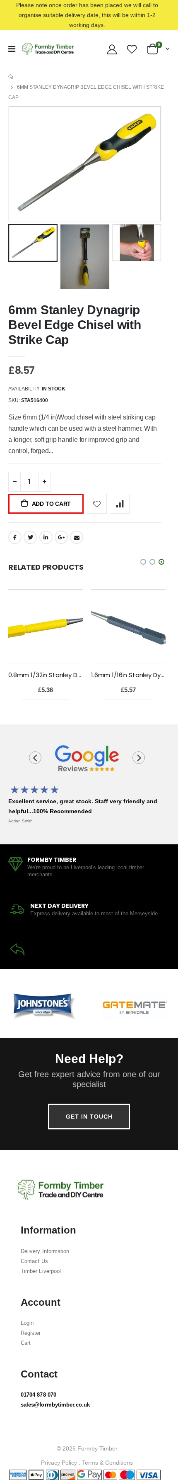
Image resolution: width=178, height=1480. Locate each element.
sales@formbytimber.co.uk (55, 1405)
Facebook (15, 537)
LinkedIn (46, 537)
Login (27, 1323)
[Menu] (11, 49)
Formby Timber (97, 1448)
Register (31, 1333)
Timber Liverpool (41, 1271)
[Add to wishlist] (97, 504)
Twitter (30, 537)
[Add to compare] (120, 504)
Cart (26, 1343)
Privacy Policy (59, 1462)
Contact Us (34, 1261)
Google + (61, 537)
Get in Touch (89, 1116)
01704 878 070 (38, 1395)
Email (76, 537)
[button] (161, 562)
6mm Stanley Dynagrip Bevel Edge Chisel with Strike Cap (74, 324)
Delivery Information (45, 1251)
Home (11, 77)
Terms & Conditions (107, 1462)
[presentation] (35, 757)
